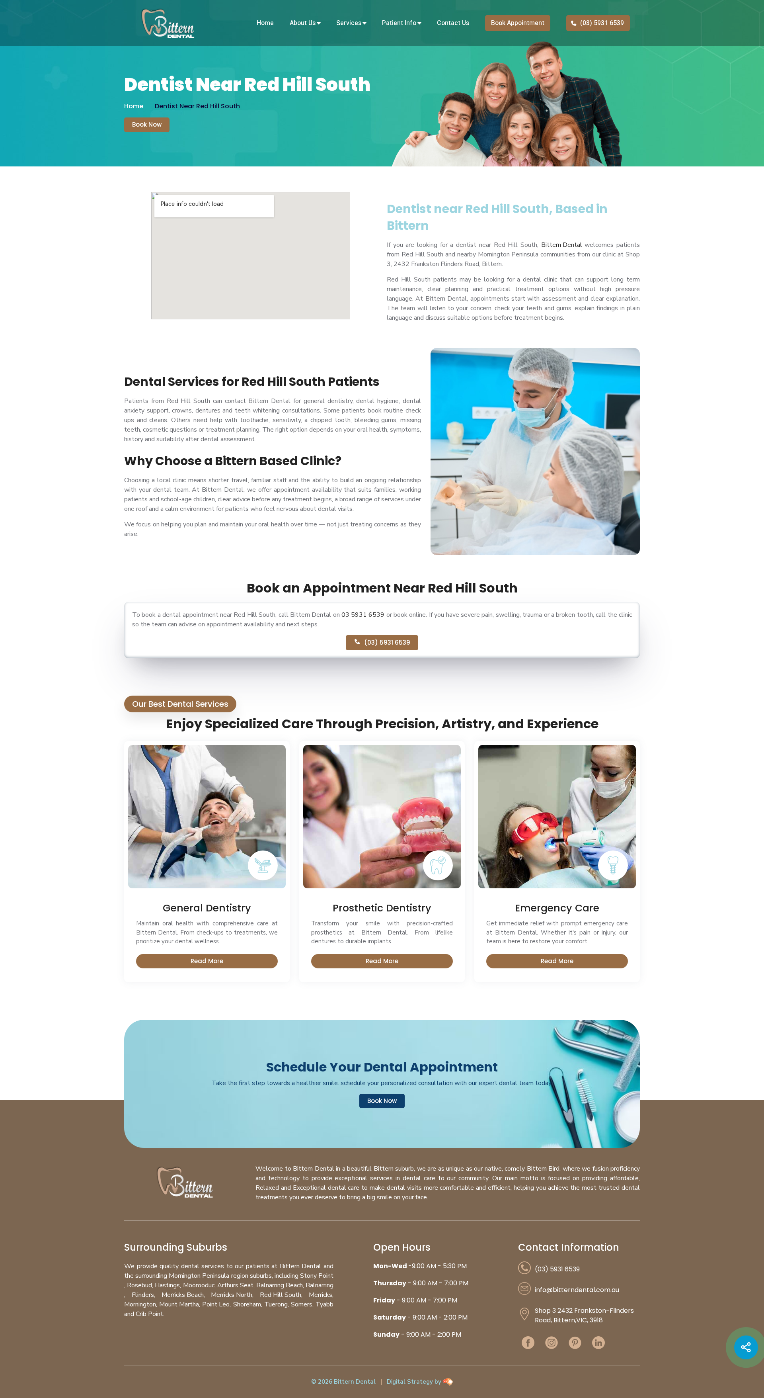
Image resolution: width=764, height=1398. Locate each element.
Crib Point (149, 1314)
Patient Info (400, 23)
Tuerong (276, 1304)
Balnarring (319, 1285)
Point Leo (216, 1304)
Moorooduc (198, 1285)
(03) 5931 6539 (601, 23)
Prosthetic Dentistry (382, 908)
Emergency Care (557, 908)
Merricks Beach (183, 1294)
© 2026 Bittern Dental (343, 1382)
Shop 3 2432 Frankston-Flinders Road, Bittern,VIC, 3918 (584, 1315)
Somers (301, 1304)
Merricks (320, 1294)
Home (265, 23)
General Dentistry (207, 908)
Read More (207, 961)
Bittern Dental (561, 244)
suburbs (261, 1275)
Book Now (147, 124)
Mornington (140, 1304)
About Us (303, 23)
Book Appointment (517, 23)
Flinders (143, 1294)
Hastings (167, 1285)
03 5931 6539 (362, 614)
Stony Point (316, 1275)
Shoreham (247, 1304)
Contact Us (453, 23)
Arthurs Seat (235, 1285)
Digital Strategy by (415, 1382)
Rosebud (139, 1285)
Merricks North (231, 1294)
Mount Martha (179, 1304)
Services (349, 23)
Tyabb (324, 1304)
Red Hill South (280, 1294)
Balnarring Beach (279, 1285)
